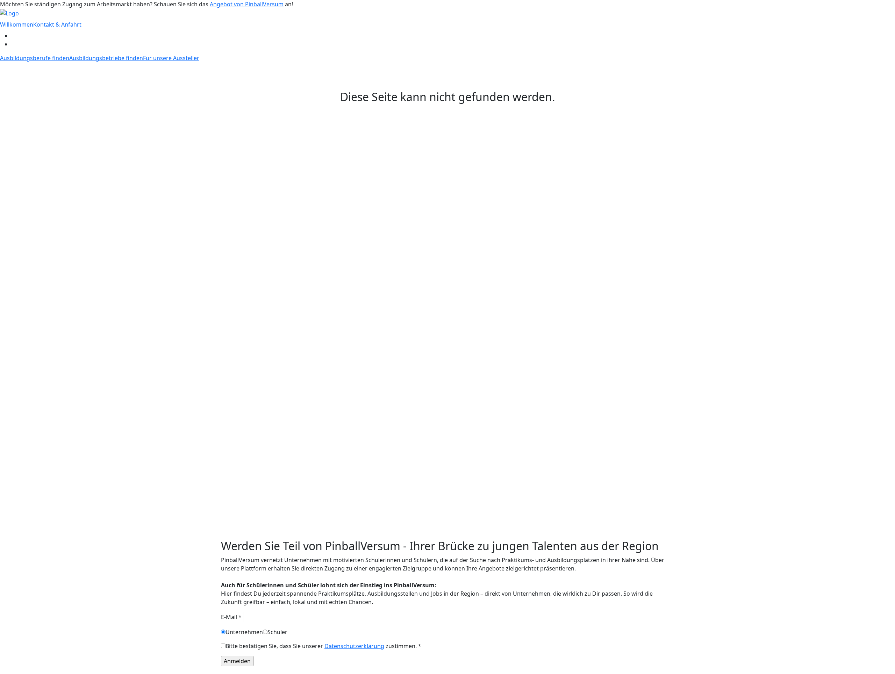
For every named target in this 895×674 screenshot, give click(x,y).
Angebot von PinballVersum (247, 4)
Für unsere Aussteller (171, 58)
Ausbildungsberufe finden (34, 58)
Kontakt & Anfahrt (57, 24)
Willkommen (16, 24)
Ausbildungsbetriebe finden (106, 58)
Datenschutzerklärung (354, 646)
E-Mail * (232, 617)
